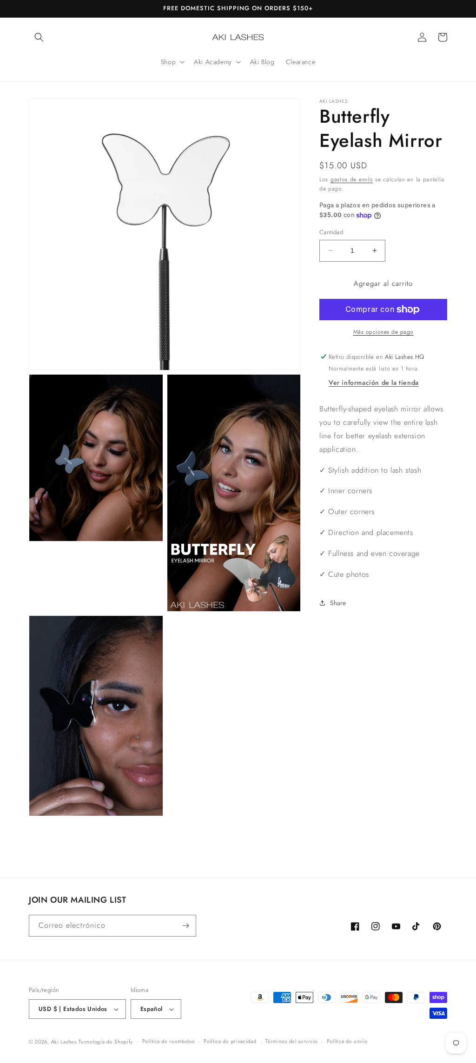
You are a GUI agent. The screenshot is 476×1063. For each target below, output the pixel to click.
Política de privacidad (230, 1041)
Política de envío (347, 1041)
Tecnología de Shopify (106, 1041)
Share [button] (338, 602)
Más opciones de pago (383, 332)
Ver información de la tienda (374, 382)
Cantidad (331, 232)
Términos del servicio (291, 1041)
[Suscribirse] (185, 926)
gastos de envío (352, 179)
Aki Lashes (64, 1041)
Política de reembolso (168, 1041)
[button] (39, 37)
